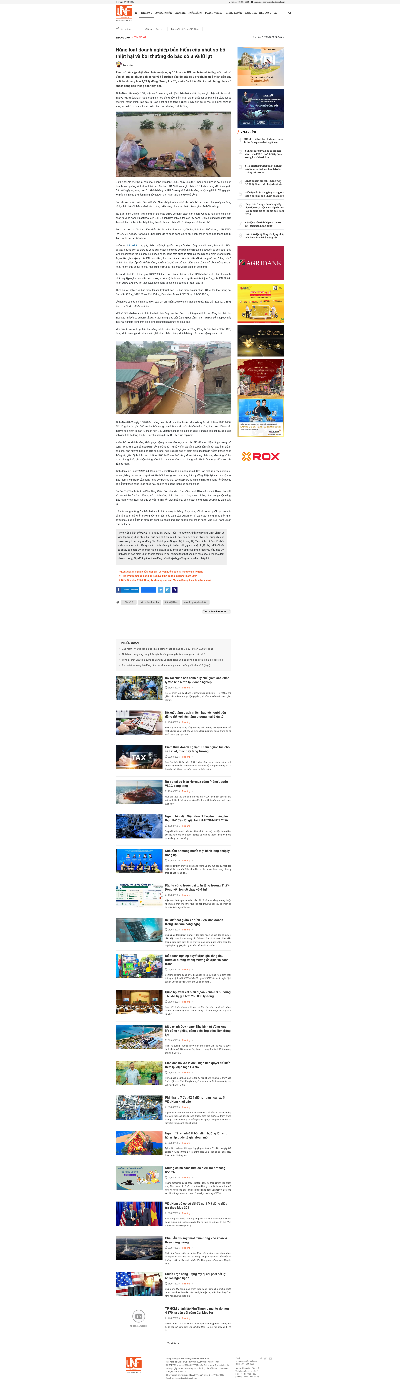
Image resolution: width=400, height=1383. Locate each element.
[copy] (175, 590)
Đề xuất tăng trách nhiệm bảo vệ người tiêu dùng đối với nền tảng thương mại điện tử (195, 714)
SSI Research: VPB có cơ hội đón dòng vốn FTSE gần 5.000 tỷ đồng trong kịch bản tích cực (264, 154)
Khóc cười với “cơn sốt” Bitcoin (185, 29)
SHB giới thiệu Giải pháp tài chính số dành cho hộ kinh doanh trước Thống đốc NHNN (263, 169)
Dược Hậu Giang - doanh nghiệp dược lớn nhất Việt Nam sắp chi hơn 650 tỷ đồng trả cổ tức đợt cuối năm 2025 (264, 209)
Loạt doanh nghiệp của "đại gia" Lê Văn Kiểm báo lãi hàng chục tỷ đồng (162, 571)
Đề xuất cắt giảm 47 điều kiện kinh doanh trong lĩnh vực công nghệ (194, 922)
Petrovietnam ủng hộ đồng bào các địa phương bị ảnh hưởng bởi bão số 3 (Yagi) (166, 665)
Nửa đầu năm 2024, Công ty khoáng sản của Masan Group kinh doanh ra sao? (166, 580)
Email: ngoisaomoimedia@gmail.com (269, 2)
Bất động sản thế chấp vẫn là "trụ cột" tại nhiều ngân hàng (263, 224)
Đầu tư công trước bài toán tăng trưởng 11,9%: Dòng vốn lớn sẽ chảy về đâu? (197, 887)
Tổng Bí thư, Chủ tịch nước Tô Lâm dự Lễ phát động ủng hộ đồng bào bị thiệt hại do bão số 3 (172, 659)
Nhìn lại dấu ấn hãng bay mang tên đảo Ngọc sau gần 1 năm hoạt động (264, 194)
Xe (275, 13)
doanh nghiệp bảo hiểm (195, 602)
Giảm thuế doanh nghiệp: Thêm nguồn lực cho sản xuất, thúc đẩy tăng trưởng (197, 749)
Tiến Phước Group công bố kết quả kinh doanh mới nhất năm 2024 (159, 575)
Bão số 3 (129, 602)
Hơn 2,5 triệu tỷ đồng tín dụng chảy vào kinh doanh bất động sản (264, 236)
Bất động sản (163, 13)
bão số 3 (132, 245)
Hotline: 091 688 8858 (239, 2)
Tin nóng (146, 13)
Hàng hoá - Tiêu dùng (258, 13)
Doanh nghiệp (213, 13)
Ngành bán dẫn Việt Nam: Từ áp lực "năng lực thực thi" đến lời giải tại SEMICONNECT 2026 (197, 818)
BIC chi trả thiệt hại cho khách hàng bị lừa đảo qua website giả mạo (264, 141)
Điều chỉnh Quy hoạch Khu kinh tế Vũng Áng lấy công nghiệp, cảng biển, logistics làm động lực (198, 1031)
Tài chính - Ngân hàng (188, 13)
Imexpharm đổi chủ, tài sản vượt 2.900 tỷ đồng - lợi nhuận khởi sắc (263, 182)
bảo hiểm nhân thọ (149, 602)
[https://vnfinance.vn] (136, 13)
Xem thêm (172, 1343)
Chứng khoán (233, 13)
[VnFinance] (124, 13)
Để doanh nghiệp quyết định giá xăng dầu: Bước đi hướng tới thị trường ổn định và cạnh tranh (196, 960)
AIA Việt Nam (171, 602)
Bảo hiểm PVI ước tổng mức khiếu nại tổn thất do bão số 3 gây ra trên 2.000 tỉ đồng (167, 648)
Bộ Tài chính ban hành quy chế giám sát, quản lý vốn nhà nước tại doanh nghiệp (197, 680)
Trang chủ (123, 37)
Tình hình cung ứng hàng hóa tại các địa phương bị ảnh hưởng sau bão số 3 (163, 654)
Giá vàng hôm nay (154, 29)
